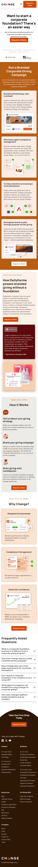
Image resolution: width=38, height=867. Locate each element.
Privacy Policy (5, 839)
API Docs (4, 815)
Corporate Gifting (25, 765)
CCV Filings (5, 757)
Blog (2, 796)
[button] (21, 4)
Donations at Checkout (27, 754)
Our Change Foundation (11, 451)
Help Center (5, 813)
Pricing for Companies (8, 807)
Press (3, 831)
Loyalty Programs (25, 762)
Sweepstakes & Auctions (28, 757)
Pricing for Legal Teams (8, 804)
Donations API (5, 764)
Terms (3, 842)
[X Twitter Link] (6, 740)
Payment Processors (26, 783)
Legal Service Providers (27, 780)
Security (4, 834)
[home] (10, 4)
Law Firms (23, 778)
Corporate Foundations (27, 786)
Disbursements (6, 772)
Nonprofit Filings (6, 754)
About (3, 828)
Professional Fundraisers (27, 775)
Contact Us (4, 837)
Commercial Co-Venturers (28, 772)
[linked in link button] (2, 740)
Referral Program (6, 818)
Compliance (5, 767)
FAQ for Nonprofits (26, 802)
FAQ (2, 810)
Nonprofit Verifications (8, 769)
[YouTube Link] (10, 740)
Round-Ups (23, 760)
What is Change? (25, 799)
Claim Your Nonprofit (26, 796)
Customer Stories (6, 799)
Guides (3, 802)
